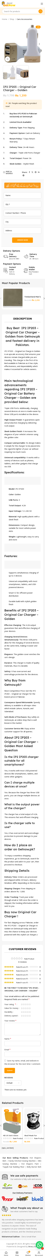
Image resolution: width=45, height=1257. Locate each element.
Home (5, 19)
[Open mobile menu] (41, 3)
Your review (10, 1020)
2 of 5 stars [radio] (24, 1004)
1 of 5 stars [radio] (22, 1004)
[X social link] (32, 172)
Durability (8, 1012)
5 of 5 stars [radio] (30, 1004)
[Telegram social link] (23, 175)
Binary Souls (33, 1246)
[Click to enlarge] (7, 59)
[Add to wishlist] (17, 1112)
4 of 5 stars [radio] (28, 1004)
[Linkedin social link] (38, 172)
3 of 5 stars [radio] (26, 1004)
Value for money (11, 1008)
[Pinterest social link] (35, 172)
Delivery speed (11, 1016)
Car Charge (27, 351)
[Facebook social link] (29, 172)
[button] (39, 1245)
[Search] (40, 11)
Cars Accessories (24, 19)
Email (7, 1049)
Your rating (10, 1004)
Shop (12, 19)
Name (7, 1038)
